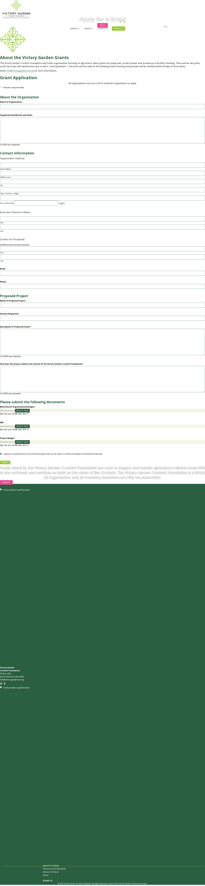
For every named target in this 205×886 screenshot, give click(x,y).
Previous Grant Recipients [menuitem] (54, 868)
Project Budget (8, 438)
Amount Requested (9, 313)
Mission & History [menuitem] (51, 872)
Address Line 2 (5, 177)
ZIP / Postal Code (7, 203)
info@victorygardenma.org (20, 70)
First (1, 223)
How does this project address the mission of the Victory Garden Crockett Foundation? (42, 364)
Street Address (5, 169)
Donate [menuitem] (118, 28)
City (1, 185)
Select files (22, 410)
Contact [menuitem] (103, 28)
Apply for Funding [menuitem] (51, 865)
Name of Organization (11, 102)
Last (1, 231)
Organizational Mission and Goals (16, 115)
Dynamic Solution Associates (136, 883)
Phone (3, 281)
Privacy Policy (113, 883)
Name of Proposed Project (13, 300)
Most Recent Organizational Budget (18, 406)
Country (62, 203)
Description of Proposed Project (15, 326)
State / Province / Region (9, 193)
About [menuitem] (89, 28)
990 (2, 422)
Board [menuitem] (45, 875)
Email (3, 268)
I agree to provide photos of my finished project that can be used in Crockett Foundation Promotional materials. (52, 454)
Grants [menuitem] (74, 28)
